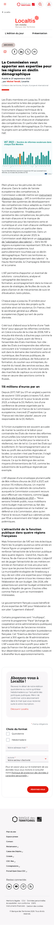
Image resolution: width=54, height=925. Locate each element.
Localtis (7, 12)
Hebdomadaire (19, 740)
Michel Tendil (13, 82)
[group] (27, 157)
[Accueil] (25, 4)
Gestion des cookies (35, 906)
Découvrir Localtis (19, 709)
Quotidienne (18, 734)
